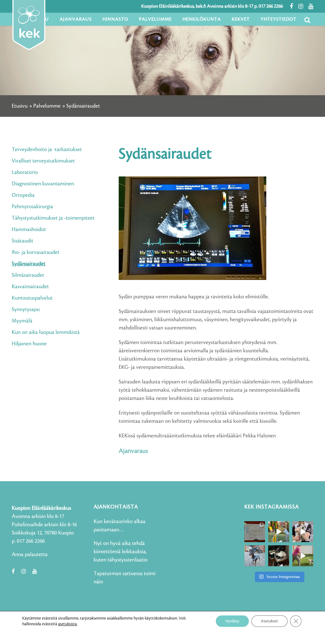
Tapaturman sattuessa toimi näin (125, 578)
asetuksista (67, 624)
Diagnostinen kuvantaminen (43, 184)
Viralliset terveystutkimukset (43, 161)
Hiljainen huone (29, 344)
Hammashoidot (29, 229)
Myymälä (22, 321)
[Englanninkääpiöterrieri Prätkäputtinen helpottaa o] (254, 555)
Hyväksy (232, 621)
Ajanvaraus (133, 451)
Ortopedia (23, 195)
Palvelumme (47, 106)
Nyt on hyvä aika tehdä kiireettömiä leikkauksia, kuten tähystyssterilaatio (121, 552)
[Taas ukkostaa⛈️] (278, 555)
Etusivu (20, 106)
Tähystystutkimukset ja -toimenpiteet (53, 218)
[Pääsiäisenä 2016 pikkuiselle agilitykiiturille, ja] (302, 531)
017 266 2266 (271, 6)
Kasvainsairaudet (30, 286)
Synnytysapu (26, 309)
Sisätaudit (22, 241)
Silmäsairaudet (28, 275)
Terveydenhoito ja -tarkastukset (47, 149)
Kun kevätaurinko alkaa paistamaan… (119, 526)
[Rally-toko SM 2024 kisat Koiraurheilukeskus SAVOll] (254, 531)
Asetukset (269, 621)
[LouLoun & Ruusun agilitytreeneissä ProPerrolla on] (302, 555)
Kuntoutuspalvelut (32, 298)
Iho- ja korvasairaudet (35, 252)
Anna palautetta (30, 554)
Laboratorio (25, 172)
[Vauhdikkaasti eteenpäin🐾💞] (278, 531)
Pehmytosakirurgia (32, 206)
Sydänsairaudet (28, 264)
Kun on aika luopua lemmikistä (46, 332)
